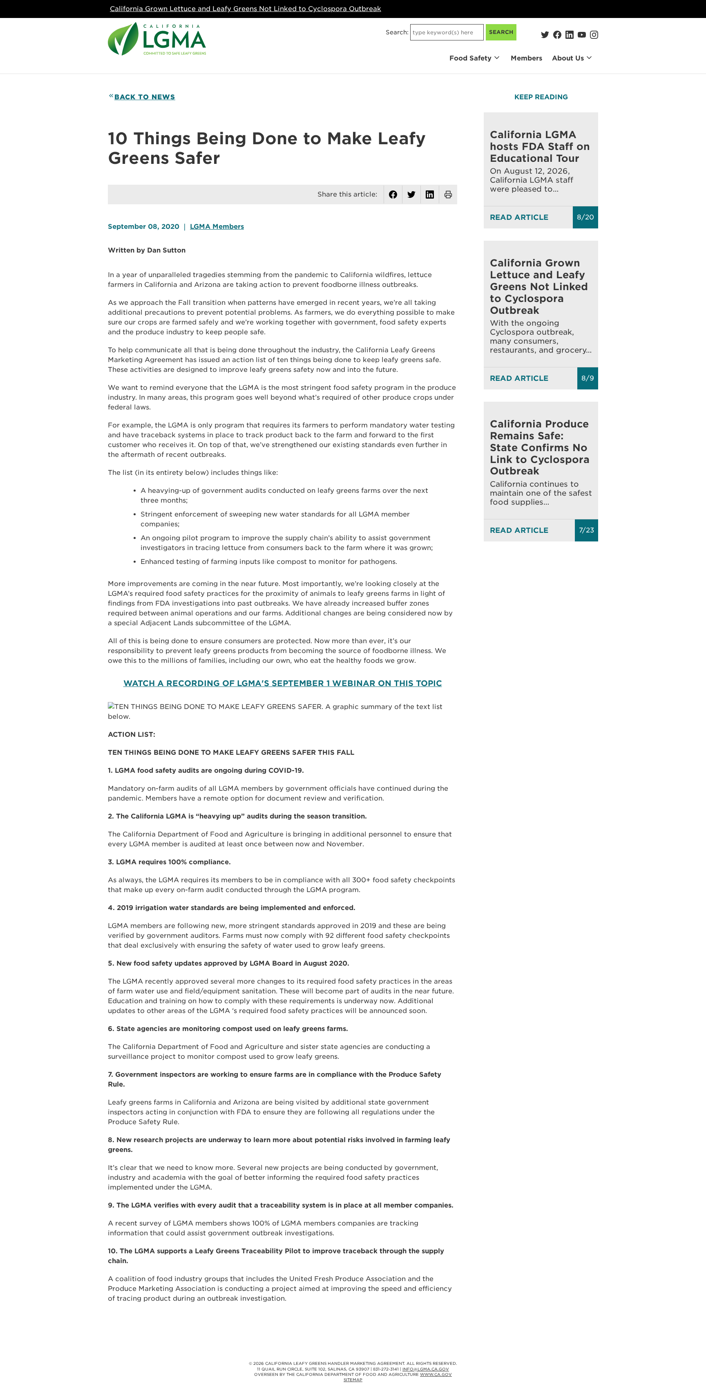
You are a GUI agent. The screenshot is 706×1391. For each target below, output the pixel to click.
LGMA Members (217, 226)
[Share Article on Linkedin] (430, 194)
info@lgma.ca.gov (425, 1369)
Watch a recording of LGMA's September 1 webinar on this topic (282, 683)
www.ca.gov (436, 1374)
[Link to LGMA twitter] (545, 35)
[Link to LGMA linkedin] (569, 35)
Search (501, 32)
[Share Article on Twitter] (411, 194)
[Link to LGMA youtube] (582, 35)
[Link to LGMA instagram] (594, 35)
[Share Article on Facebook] (393, 194)
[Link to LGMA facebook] (557, 35)
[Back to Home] (157, 39)
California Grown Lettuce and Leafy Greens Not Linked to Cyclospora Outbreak (245, 9)
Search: (397, 32)
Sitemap (353, 1380)
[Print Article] (448, 194)
